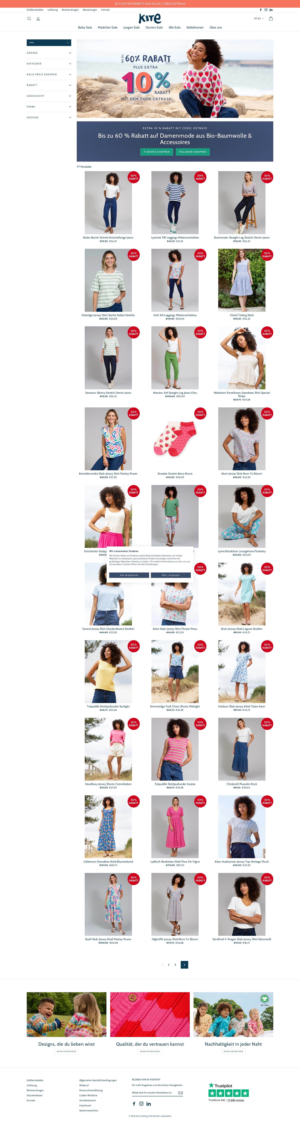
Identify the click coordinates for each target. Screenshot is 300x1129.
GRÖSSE (32, 53)
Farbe (31, 106)
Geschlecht (36, 95)
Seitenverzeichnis (88, 1110)
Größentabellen (35, 9)
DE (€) (257, 18)
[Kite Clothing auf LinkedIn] (149, 1104)
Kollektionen (195, 27)
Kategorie (34, 63)
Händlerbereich (87, 1100)
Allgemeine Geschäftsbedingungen (98, 1080)
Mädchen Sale (108, 27)
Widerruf (84, 1085)
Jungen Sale (131, 27)
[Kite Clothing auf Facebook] (134, 1104)
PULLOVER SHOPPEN (192, 151)
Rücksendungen (70, 9)
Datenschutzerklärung (91, 1090)
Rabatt (32, 85)
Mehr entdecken (66, 1051)
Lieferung (53, 9)
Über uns (216, 27)
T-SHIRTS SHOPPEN (157, 151)
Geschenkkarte (34, 1095)
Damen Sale (154, 27)
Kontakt (105, 9)
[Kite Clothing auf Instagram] (141, 1104)
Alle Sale (175, 27)
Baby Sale (85, 27)
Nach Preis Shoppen (42, 74)
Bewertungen (90, 9)
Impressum (85, 1105)
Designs (33, 117)
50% (31, 42)
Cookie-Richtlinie (88, 1095)
